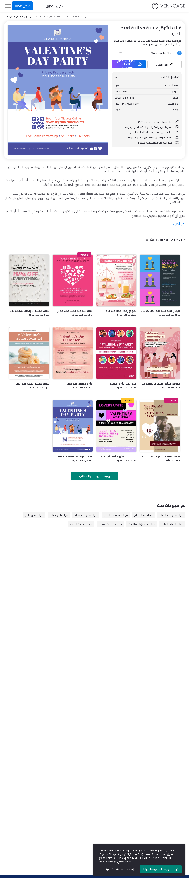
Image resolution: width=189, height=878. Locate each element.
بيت (85, 16)
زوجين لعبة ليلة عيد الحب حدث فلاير (160, 311)
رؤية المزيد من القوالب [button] (94, 476)
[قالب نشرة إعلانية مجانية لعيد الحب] (73, 426)
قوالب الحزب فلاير (59, 515)
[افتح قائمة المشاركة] (120, 53)
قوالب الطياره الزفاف (172, 524)
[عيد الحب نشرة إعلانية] (116, 353)
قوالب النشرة (62, 16)
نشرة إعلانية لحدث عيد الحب (32, 383)
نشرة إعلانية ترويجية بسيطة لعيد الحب (29, 311)
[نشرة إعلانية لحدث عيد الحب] (29, 353)
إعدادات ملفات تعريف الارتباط (118, 869)
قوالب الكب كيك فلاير (110, 524)
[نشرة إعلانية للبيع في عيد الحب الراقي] (160, 426)
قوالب (76, 16)
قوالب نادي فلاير (34, 515)
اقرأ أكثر (179, 223)
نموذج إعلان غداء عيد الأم (121, 311)
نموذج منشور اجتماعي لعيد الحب (160, 383)
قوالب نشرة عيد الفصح (116, 515)
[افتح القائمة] (8, 6)
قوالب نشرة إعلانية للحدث (141, 524)
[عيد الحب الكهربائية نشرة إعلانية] (116, 426)
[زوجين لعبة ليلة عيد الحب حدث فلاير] (160, 280)
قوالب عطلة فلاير (143, 515)
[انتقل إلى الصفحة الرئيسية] (168, 6)
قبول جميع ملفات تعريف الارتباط (160, 869)
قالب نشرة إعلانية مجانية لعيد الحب (73, 456)
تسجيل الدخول (56, 6)
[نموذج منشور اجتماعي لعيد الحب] (160, 353)
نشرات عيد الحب (45, 16)
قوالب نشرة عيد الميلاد (171, 515)
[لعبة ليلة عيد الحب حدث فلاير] (73, 280)
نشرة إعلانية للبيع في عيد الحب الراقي (160, 456)
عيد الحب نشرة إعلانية (123, 383)
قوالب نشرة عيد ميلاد (86, 515)
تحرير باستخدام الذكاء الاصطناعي (126, 64)
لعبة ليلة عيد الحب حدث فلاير (75, 311)
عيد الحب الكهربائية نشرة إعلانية (116, 456)
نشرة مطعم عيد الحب (80, 383)
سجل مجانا (22, 6)
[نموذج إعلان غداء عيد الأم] (116, 280)
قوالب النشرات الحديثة (81, 524)
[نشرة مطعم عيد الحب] (73, 353)
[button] (164, 64)
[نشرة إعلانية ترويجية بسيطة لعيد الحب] (29, 280)
